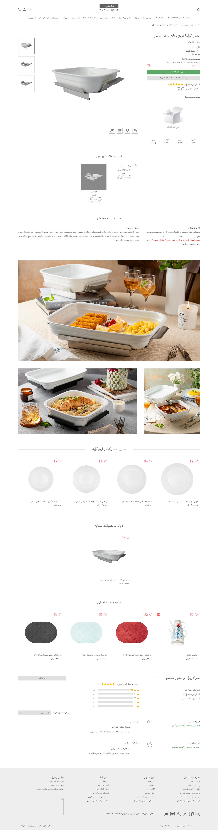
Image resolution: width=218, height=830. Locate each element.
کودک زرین (76, 18)
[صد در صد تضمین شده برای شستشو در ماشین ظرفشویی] (112, 131)
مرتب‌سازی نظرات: (59, 712)
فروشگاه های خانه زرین (100, 793)
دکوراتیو (66, 18)
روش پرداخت (149, 793)
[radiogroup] (108, 684)
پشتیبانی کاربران (194, 785)
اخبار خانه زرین (181, 825)
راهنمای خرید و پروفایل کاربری (143, 801)
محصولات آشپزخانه (90, 18)
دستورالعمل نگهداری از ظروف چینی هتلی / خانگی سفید (177, 240)
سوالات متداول (194, 781)
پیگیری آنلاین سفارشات (191, 789)
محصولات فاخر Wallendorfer (179, 18)
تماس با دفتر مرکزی (102, 789)
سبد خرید (151, 781)
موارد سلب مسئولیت (56, 781)
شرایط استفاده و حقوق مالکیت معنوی (50, 789)
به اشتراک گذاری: (193, 89)
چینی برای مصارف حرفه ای (49, 18)
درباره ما (106, 781)
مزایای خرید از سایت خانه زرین (189, 793)
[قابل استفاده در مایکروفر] (120, 131)
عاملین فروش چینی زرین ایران (98, 801)
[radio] (171, 84)
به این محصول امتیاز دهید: (128, 684)
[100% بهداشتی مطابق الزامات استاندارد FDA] (135, 131)
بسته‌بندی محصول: (191, 97)
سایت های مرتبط (166, 825)
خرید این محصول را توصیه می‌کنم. (186, 725)
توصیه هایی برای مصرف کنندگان (188, 801)
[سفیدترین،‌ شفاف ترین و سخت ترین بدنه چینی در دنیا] (127, 131)
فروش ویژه (32, 18)
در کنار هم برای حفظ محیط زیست (188, 797)
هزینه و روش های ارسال (145, 797)
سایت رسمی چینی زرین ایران (98, 797)
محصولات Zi (160, 18)
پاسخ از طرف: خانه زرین (120, 727)
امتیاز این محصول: (192, 84)
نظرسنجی (150, 785)
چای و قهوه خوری (125, 18)
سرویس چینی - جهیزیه (143, 18)
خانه (198, 25)
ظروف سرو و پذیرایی (107, 18)
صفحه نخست (195, 825)
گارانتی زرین (150, 789)
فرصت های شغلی (102, 785)
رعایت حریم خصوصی (56, 785)
